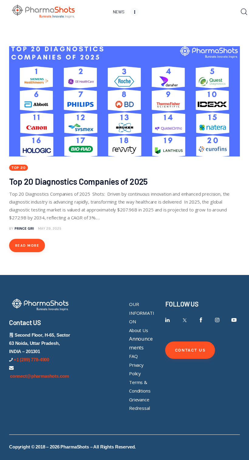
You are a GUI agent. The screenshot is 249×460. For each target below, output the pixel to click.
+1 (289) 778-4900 (31, 359)
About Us (138, 330)
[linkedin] (167, 320)
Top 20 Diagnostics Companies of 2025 (79, 181)
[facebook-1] (200, 320)
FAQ (133, 356)
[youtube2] (234, 320)
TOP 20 (19, 168)
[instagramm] (217, 320)
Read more (27, 245)
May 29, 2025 (49, 228)
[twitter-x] (184, 320)
